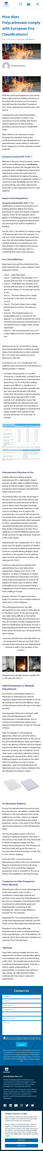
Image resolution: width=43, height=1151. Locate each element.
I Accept (21, 1140)
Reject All (21, 1146)
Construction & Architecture (25, 39)
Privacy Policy (22, 1057)
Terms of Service (35, 1059)
